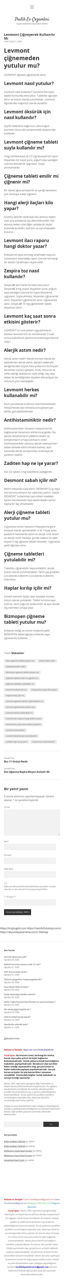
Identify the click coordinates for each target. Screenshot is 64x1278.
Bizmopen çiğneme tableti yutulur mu (22, 672)
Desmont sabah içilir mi (16, 689)
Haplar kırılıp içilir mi (15, 695)
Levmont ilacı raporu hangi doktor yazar (23, 718)
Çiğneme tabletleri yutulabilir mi (20, 684)
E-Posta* (8, 855)
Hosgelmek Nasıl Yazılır (14, 1160)
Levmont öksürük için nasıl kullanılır (21, 736)
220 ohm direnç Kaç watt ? (15, 957)
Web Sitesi (8, 869)
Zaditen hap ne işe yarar (16, 741)
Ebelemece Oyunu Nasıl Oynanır (18, 1151)
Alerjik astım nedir (47, 660)
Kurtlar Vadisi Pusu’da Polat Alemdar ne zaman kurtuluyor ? (30, 1002)
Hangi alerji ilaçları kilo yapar (44, 689)
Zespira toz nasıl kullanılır (43, 741)
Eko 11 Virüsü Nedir (16, 761)
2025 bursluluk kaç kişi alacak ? (17, 1017)
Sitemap (43, 932)
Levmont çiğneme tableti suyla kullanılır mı (24, 701)
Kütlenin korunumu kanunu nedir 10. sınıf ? (22, 964)
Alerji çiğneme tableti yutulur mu (20, 660)
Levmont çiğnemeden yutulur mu (20, 707)
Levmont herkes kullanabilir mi (19, 713)
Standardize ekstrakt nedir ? (16, 1024)
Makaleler (17, 653)
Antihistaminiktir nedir (15, 666)
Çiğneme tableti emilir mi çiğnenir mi (22, 678)
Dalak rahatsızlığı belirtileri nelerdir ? (20, 994)
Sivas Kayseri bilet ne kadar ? (16, 987)
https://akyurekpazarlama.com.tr (19, 932)
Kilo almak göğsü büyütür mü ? (17, 1009)
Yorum (7, 807)
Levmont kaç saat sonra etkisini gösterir (23, 724)
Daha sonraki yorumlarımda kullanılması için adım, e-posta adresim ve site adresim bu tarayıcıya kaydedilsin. (30, 888)
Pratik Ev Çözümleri (32, 19)
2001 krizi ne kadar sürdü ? (15, 972)
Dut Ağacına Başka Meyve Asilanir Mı (27, 772)
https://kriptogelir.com (13, 928)
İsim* (6, 841)
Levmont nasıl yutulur (15, 730)
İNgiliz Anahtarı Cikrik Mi (14, 1141)
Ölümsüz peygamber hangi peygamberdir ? (23, 979)
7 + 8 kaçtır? (10, 896)
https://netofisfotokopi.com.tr (44, 928)
